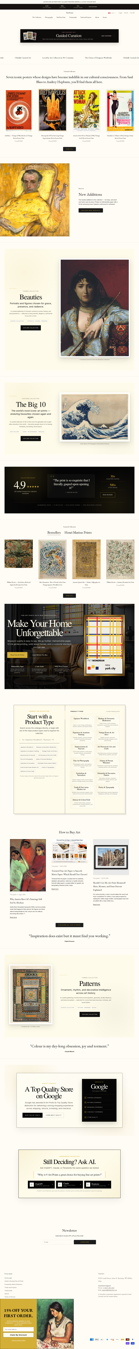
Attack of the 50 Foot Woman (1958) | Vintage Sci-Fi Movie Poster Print (86, 137)
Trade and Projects (85, 17)
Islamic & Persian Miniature (44, 759)
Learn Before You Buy (39, 655)
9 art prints (13, 894)
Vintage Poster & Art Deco (49, 751)
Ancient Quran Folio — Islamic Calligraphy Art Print (86, 583)
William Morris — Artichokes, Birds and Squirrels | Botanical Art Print (18, 583)
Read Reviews (93, 6)
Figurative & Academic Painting (29, 751)
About (97, 17)
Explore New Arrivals (90, 210)
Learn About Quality (54, 1115)
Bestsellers (54, 532)
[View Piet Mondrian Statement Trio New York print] (104, 645)
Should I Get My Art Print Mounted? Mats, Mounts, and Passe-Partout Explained (109, 886)
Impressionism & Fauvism (27, 755)
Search (7, 1294)
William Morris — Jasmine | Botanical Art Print (120, 582)
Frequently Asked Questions (13, 1284)
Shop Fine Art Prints (17, 655)
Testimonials (73, 17)
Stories (105, 17)
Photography (49, 17)
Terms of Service (10, 1297)
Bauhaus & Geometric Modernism (46, 747)
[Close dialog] (72, 1300)
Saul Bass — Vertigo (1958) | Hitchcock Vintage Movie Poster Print (18, 137)
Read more (13, 917)
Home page (8, 1278)
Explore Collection (30, 328)
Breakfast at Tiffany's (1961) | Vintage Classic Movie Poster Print (120, 137)
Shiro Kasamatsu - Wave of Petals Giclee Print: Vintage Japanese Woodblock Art (52, 583)
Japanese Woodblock (26, 747)
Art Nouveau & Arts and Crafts (47, 755)
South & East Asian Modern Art (29, 767)
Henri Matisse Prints (78, 532)
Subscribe (85, 1242)
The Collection (36, 17)
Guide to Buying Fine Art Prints (14, 1281)
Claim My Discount (18, 1335)
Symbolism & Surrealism (27, 763)
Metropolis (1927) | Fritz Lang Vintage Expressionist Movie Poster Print (52, 137)
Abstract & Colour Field (27, 771)
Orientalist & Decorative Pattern (47, 763)
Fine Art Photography (26, 759)
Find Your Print (61, 17)
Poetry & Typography (48, 767)
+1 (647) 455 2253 (108, 1288)
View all (69, 149)
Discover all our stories (69, 925)
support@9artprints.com (109, 1290)
